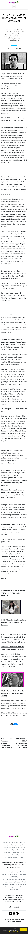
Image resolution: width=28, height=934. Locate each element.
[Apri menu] (14, 6)
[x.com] (11, 913)
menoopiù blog (14, 895)
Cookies (7, 897)
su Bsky (16, 724)
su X (11, 724)
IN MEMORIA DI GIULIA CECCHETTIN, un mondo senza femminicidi (21, 743)
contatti (16, 907)
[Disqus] (14, 773)
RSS (23, 899)
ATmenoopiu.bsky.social (14, 899)
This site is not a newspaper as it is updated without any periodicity (14, 864)
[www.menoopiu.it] (17, 913)
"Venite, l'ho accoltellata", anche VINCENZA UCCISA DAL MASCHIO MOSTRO (12, 693)
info (10, 907)
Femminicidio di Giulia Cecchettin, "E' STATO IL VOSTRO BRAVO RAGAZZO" (13, 593)
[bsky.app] (14, 913)
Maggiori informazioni (14, 931)
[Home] (14, 2)
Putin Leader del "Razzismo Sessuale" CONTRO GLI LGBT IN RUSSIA (6, 743)
